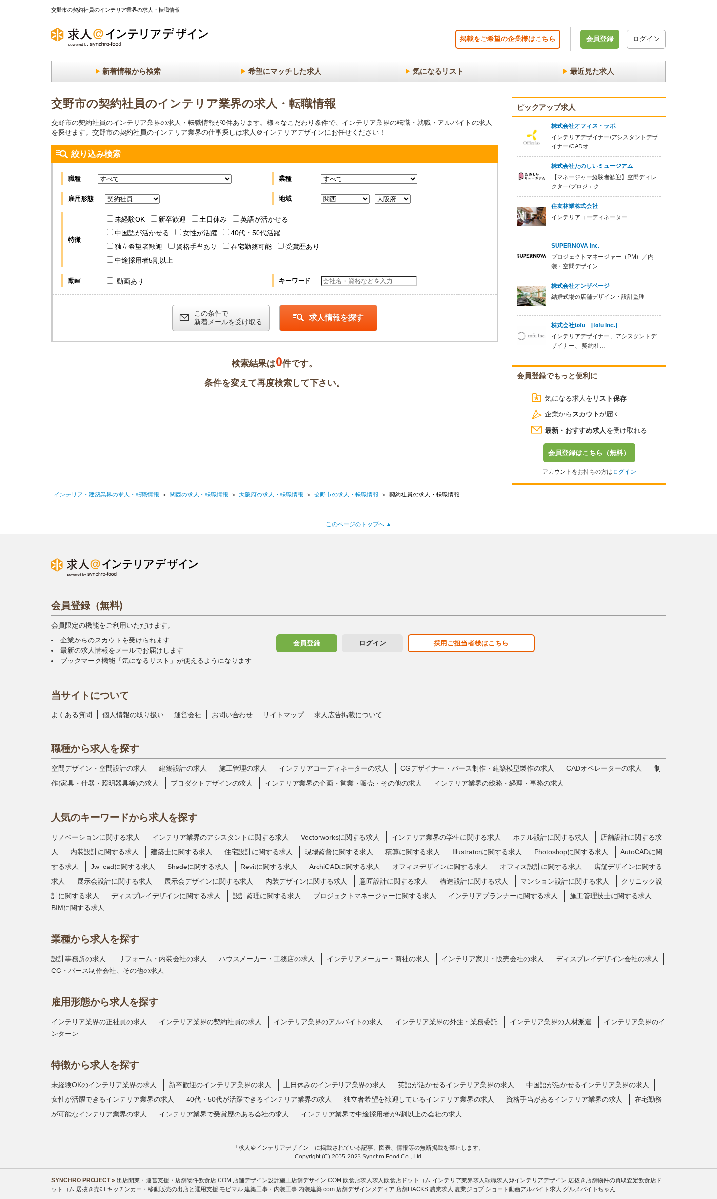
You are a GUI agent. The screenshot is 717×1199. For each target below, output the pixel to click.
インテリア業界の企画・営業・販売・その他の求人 (343, 783)
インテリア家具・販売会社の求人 (492, 959)
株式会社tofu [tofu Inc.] (584, 325)
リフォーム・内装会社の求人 (162, 959)
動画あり (129, 281)
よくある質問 (71, 715)
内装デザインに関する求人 (306, 881)
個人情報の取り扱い (133, 715)
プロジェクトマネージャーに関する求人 (374, 896)
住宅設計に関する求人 (258, 852)
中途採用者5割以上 (144, 260)
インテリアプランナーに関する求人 (503, 896)
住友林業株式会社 (574, 206)
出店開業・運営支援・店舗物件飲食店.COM (174, 1180)
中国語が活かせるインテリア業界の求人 (587, 1085)
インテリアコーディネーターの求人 (333, 768)
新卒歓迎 (172, 219)
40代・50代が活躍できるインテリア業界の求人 (259, 1099)
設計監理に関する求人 (267, 896)
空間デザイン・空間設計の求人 (99, 768)
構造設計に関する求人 (474, 881)
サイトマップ (283, 715)
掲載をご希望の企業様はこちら (508, 38)
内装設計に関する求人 (104, 852)
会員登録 (600, 38)
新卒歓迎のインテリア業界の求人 (220, 1085)
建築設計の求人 (183, 768)
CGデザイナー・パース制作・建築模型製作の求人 (477, 768)
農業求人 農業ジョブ (457, 1189)
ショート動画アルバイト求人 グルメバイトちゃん (550, 1189)
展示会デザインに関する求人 (208, 881)
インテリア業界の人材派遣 (551, 1022)
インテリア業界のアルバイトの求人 (328, 1022)
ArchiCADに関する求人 (344, 866)
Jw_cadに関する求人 (123, 866)
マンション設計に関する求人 (564, 881)
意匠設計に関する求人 (393, 881)
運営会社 (187, 715)
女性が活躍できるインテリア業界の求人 (112, 1099)
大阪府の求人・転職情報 (271, 494)
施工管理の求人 (243, 768)
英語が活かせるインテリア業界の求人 (456, 1085)
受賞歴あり (302, 246)
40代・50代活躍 (255, 233)
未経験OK (130, 219)
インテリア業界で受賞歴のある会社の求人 (224, 1114)
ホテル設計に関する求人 (550, 837)
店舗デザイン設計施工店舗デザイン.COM (287, 1180)
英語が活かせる (264, 219)
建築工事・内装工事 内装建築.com (289, 1189)
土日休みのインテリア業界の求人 (334, 1085)
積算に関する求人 (412, 852)
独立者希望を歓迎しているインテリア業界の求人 (419, 1099)
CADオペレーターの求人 (604, 768)
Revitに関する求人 (268, 866)
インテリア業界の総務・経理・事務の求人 (499, 783)
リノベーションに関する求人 (95, 837)
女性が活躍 (200, 233)
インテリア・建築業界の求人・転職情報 (106, 494)
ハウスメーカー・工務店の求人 (267, 959)
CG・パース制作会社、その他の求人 (107, 970)
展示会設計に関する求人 (114, 881)
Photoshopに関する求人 (571, 852)
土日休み (213, 219)
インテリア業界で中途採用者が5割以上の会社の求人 (381, 1114)
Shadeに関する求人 (197, 866)
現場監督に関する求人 (339, 852)
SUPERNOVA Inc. (575, 245)
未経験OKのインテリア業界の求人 (104, 1085)
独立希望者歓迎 (138, 246)
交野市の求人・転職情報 (346, 494)
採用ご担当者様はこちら (471, 643)
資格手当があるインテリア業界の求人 (564, 1099)
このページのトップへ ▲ (359, 524)
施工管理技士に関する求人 (611, 896)
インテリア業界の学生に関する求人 (446, 837)
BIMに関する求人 (77, 907)
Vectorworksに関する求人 (340, 837)
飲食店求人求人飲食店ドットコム (387, 1180)
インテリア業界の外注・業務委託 (446, 1022)
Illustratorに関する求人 (487, 852)
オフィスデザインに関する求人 (440, 866)
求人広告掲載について (348, 715)
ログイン (646, 38)
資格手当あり (196, 246)
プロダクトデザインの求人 (212, 783)
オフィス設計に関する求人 (541, 866)
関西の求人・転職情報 (199, 494)
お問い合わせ (232, 715)
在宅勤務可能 (251, 246)
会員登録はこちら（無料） (589, 452)
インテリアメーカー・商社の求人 (378, 959)
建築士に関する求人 (181, 852)
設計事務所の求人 (78, 959)
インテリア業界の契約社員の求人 (210, 1022)
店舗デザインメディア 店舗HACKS (382, 1189)
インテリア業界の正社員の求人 (99, 1022)
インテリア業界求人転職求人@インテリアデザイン (499, 1180)
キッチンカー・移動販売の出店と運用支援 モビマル (175, 1189)
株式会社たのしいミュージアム (592, 166)
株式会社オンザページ (580, 285)
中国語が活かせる (142, 233)
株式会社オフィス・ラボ (583, 126)
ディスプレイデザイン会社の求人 (607, 959)
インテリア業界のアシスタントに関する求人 (220, 837)
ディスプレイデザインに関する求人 (165, 896)
